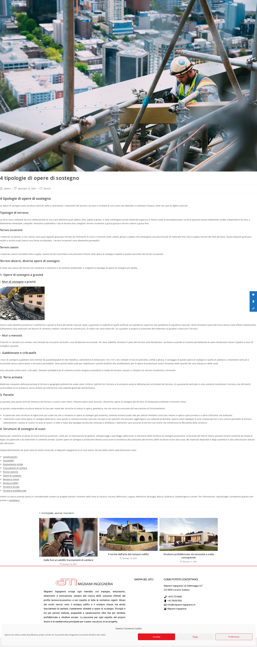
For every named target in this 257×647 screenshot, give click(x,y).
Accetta (156, 636)
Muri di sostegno (13, 281)
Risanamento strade (13, 464)
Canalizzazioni (10, 456)
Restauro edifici (10, 483)
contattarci (14, 500)
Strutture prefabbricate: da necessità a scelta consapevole (188, 556)
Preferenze (233, 636)
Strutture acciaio (11, 486)
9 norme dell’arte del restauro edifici (128, 554)
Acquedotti (8, 460)
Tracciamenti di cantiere (15, 468)
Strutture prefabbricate (14, 490)
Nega (195, 636)
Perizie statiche (10, 471)
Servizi (47, 188)
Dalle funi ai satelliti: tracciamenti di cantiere (68, 560)
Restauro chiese (11, 479)
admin (7, 188)
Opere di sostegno (12, 475)
